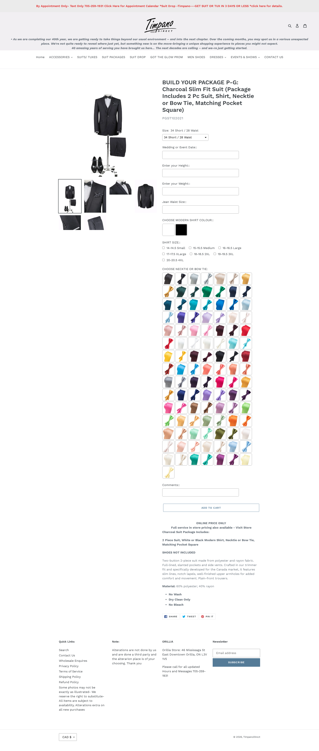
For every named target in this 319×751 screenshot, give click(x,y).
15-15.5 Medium (204, 248)
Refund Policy (69, 682)
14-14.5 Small (176, 248)
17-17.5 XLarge (176, 254)
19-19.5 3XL (226, 254)
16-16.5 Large (232, 248)
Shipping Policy (70, 677)
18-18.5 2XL (202, 254)
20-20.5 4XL (175, 260)
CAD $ (66, 737)
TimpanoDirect (251, 737)
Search (64, 650)
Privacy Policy (68, 666)
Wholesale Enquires (73, 660)
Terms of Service (71, 671)
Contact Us (67, 655)
